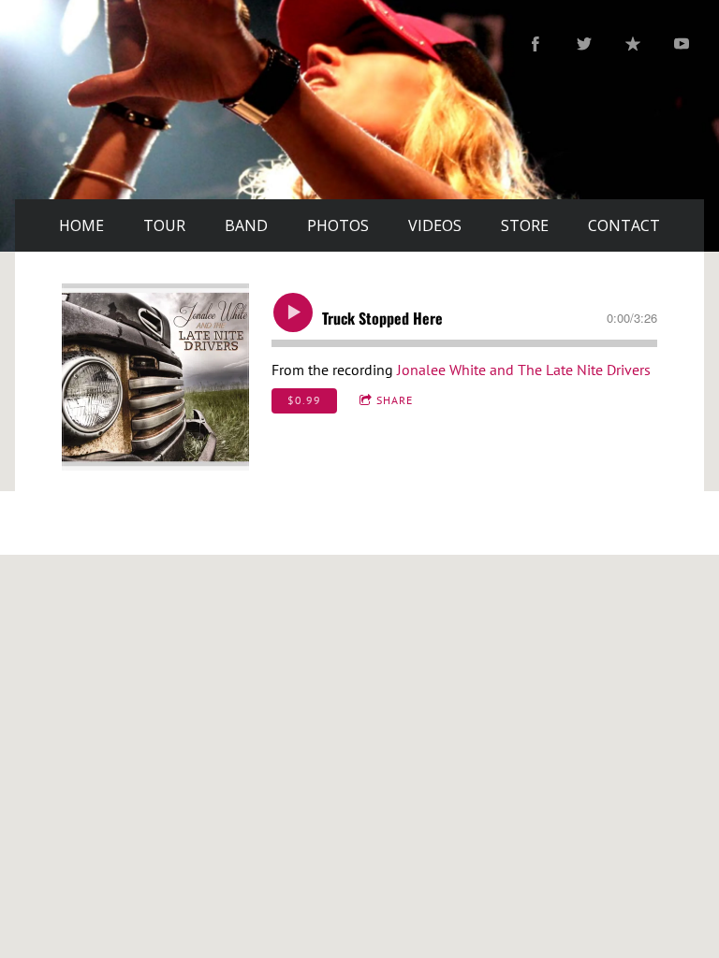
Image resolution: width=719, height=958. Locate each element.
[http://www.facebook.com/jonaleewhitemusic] (535, 43)
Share (394, 400)
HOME (81, 225)
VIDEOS (435, 225)
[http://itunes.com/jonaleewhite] (632, 43)
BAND (246, 225)
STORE (525, 225)
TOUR (164, 225)
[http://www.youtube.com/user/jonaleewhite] (681, 43)
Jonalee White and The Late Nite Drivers (524, 369)
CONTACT (624, 225)
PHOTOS (338, 225)
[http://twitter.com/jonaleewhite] (584, 43)
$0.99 (304, 400)
